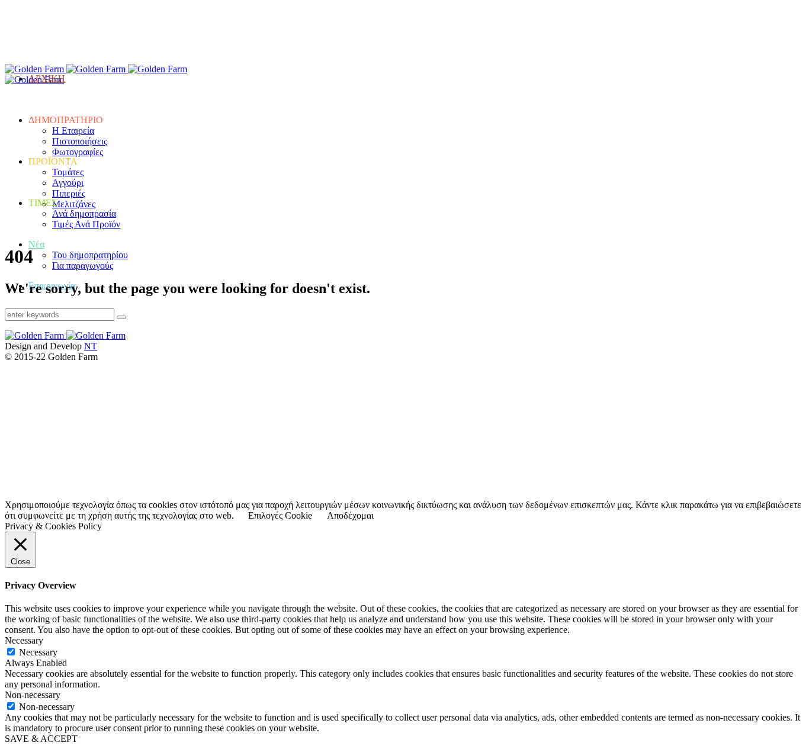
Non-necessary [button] (32, 695)
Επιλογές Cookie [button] (280, 515)
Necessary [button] (24, 640)
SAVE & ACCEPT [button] (41, 739)
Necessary (38, 652)
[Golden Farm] (66, 69)
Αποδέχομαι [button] (350, 515)
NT (90, 346)
